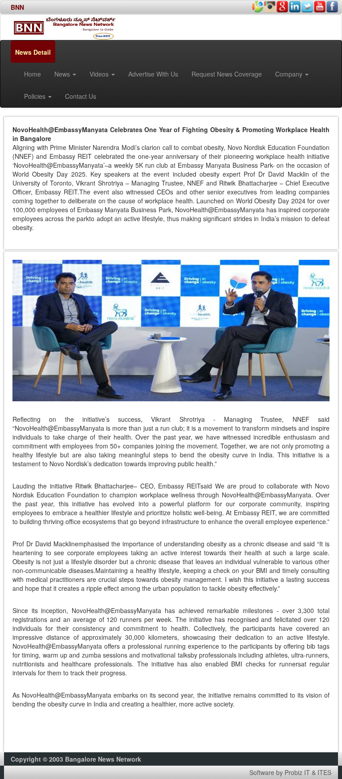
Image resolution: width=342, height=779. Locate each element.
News (63, 73)
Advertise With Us (153, 73)
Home (32, 73)
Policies (35, 96)
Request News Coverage (226, 73)
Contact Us (80, 96)
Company (289, 73)
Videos (100, 73)
